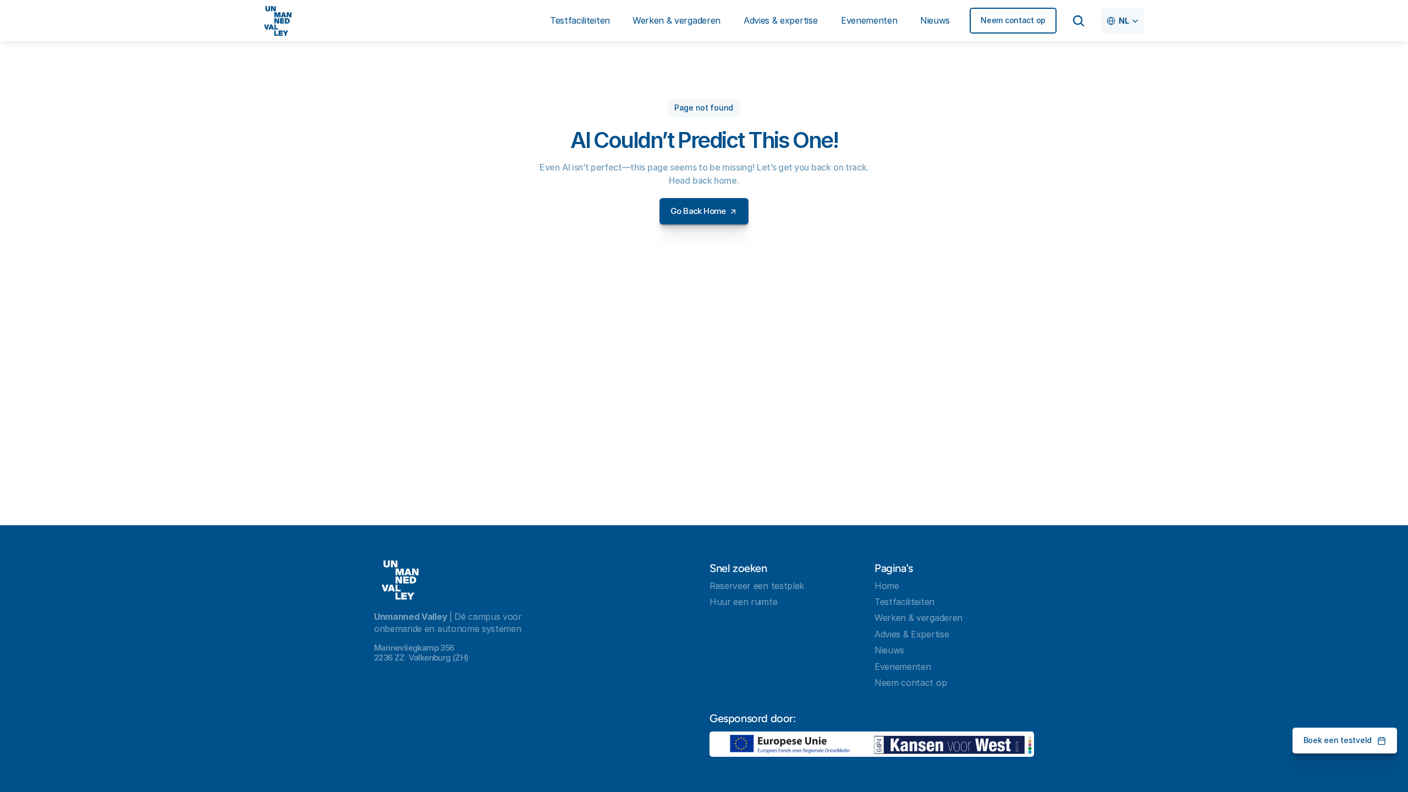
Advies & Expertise (912, 634)
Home (887, 585)
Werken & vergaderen (919, 617)
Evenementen (903, 666)
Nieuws (889, 650)
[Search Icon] (1079, 21)
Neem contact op (911, 682)
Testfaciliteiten (904, 601)
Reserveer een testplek (757, 585)
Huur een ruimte (743, 601)
